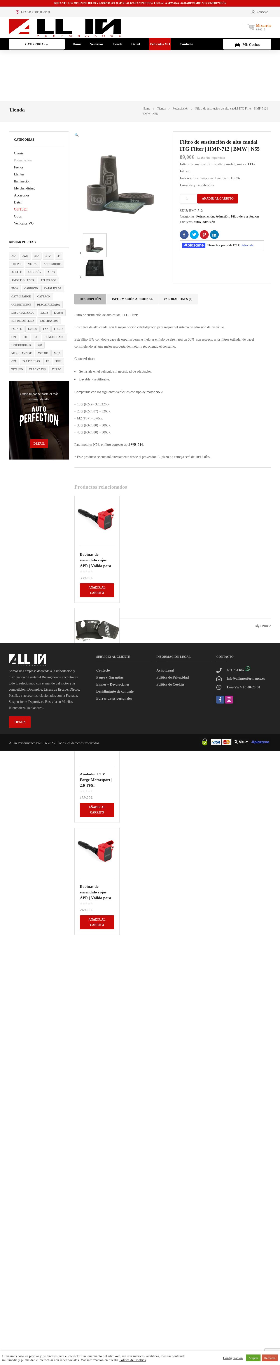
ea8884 (58, 312)
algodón (34, 272)
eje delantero (22, 320)
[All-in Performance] (65, 27)
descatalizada (48, 304)
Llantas (19, 174)
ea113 (44, 312)
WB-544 (137, 444)
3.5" (36, 256)
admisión (209, 222)
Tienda (161, 108)
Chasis (18, 153)
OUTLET (21, 209)
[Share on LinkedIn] (214, 234)
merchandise (21, 353)
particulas (31, 361)
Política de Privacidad (172, 677)
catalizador (21, 296)
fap (45, 329)
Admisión (222, 216)
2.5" (13, 256)
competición (21, 304)
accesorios (52, 264)
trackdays (37, 369)
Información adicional (132, 299)
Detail (18, 202)
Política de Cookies (170, 684)
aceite (16, 272)
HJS (35, 337)
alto (51, 272)
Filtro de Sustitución (245, 216)
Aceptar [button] (253, 1358)
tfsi (58, 361)
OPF (13, 361)
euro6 (32, 329)
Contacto (103, 670)
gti (25, 337)
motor (43, 353)
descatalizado (22, 312)
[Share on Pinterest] (204, 234)
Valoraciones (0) (178, 299)
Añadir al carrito (218, 198)
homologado (54, 337)
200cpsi (33, 264)
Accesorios (21, 195)
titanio (17, 369)
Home (146, 108)
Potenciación (180, 108)
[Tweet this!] (194, 234)
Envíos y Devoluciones (112, 684)
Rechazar (269, 1358)
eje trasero (49, 320)
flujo (58, 329)
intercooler (21, 345)
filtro (197, 222)
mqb (57, 353)
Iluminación (22, 181)
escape (16, 329)
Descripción (90, 299)
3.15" (48, 256)
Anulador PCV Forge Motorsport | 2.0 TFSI (96, 780)
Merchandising (24, 188)
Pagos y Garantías (109, 677)
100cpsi (16, 264)
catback (43, 296)
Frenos (18, 167)
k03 (39, 345)
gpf (13, 337)
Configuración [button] (233, 1358)
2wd (25, 256)
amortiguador (22, 280)
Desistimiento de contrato (115, 691)
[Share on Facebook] (184, 234)
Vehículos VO (24, 223)
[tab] (90, 299)
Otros (18, 216)
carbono (31, 288)
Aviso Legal (165, 670)
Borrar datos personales (114, 698)
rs (47, 361)
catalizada (53, 288)
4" (59, 256)
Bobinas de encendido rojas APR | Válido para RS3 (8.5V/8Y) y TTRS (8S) (95, 565)
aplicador (48, 280)
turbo (56, 369)
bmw (14, 288)
